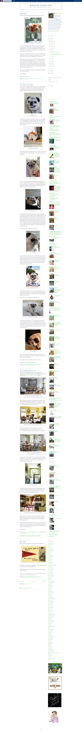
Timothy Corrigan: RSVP (53, 244)
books (49, 557)
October (51, 44)
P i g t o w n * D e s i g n (53, 259)
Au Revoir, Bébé (56, 501)
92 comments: (39, 364)
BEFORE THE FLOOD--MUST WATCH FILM (57, 337)
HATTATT (51, 173)
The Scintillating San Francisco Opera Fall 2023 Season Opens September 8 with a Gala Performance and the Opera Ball (57, 189)
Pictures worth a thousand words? (57, 310)
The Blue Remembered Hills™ (54, 356)
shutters (49, 643)
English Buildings (52, 108)
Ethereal (55, 525)
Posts (51, 79)
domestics (50, 576)
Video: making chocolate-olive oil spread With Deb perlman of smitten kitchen (55, 134)
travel (49, 655)
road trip (49, 632)
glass (49, 594)
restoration (50, 630)
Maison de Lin (52, 517)
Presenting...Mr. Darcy (57, 488)
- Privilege (51, 128)
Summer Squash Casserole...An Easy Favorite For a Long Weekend (57, 352)
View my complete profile (53, 31)
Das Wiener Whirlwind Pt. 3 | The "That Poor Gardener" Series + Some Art (57, 440)
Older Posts (44, 581)
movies (49, 608)
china (49, 560)
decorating (37, 536)
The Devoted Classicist (53, 315)
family (49, 585)
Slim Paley (51, 201)
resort (49, 627)
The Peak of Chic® (52, 266)
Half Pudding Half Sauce (53, 153)
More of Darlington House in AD (27, 371)
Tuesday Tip (56, 452)
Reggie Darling (41, 5)
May (51, 60)
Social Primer (51, 193)
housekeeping (50, 601)
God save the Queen (57, 518)
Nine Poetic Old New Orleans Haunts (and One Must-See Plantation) (57, 405)
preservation (50, 621)
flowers (25, 79)
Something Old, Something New (56, 268)
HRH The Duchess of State (54, 531)
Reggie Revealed (33, 404)
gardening (50, 591)
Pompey (24, 365)
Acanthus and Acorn (53, 451)
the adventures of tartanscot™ (54, 203)
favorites (49, 587)
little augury (51, 224)
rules (49, 635)
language (49, 604)
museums (49, 610)
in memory (56, 225)
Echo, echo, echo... (57, 410)
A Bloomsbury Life (52, 402)
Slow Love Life (52, 335)
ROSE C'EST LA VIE (53, 479)
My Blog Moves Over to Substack (57, 148)
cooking (49, 571)
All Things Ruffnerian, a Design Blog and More (55, 138)
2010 (50, 72)
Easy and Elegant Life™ (53, 182)
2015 (50, 36)
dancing (49, 572)
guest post (50, 597)
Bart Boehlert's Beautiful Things (52, 146)
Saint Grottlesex (51, 636)
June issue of (31, 375)
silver (49, 645)
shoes (49, 640)
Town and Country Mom (53, 423)
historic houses (50, 598)
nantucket (50, 613)
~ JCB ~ (50, 494)
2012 (50, 68)
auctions (49, 549)
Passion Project (51, 196)
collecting (50, 569)
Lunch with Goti (56, 466)
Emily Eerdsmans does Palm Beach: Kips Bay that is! (57, 162)
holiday (49, 600)
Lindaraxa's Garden (53, 349)
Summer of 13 (56, 473)
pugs (49, 624)
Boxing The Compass (53, 363)
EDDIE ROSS (51, 536)
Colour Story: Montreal (56, 212)
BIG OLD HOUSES (52, 384)
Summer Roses (23, 13)
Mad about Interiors (53, 370)
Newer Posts (22, 581)
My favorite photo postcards (53, 127)
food (49, 589)
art (48, 546)
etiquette (49, 584)
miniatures (50, 607)
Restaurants (50, 629)
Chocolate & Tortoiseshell (56, 103)
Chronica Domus (52, 252)
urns (49, 656)
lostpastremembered (53, 167)
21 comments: (39, 535)
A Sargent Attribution (57, 480)
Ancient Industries (52, 472)
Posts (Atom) (27, 583)
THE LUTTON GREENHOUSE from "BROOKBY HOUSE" (57, 156)
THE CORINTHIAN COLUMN (55, 308)
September (52, 46)
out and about (50, 616)
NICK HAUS (51, 329)
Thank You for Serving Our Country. (55, 183)
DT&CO (50, 294)
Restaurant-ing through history (55, 126)
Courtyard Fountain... (57, 302)
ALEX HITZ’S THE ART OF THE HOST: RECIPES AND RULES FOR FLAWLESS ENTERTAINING (55, 233)
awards (49, 552)
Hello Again (23, 542)
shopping (49, 642)
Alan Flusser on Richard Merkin (56, 275)
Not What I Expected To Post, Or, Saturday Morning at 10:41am (54, 130)
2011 (50, 70)
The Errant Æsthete (53, 514)
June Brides (51, 515)
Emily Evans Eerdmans (53, 391)
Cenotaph (55, 378)
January (51, 66)
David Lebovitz (52, 132)
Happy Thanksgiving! (57, 253)
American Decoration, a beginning (57, 358)
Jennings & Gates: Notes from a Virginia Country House (55, 486)
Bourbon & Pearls (52, 409)
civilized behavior (51, 565)
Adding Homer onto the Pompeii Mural (57, 140)
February (52, 65)
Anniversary (50, 541)
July (51, 49)
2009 (50, 73)
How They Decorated (57, 316)
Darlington (32, 536)
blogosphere (26, 536)
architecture (50, 544)
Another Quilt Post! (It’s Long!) (57, 261)
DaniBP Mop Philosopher (54, 210)
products (49, 623)
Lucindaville (51, 342)
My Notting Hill (52, 245)
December (52, 41)
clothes (49, 566)
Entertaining (50, 581)
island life (50, 603)
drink (49, 578)
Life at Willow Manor (53, 377)
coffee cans (50, 568)
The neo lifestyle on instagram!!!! (57, 446)
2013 (50, 40)
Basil (49, 553)
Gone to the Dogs (57, 424)
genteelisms (50, 592)
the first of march (57, 494)
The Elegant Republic (57, 385)
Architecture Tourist (53, 287)
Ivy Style (51, 115)
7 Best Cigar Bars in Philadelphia (54, 194)
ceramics (49, 559)
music (49, 611)
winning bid (50, 658)
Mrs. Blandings (52, 533)
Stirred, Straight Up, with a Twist (55, 416)
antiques (49, 543)
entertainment (50, 582)
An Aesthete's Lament (53, 500)
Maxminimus (51, 273)
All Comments (52, 81)
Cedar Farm (36, 60)
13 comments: (39, 78)
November (52, 43)
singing (49, 646)
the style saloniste (52, 185)
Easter (49, 579)
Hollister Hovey (52, 437)
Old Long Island (52, 236)
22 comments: (39, 576)
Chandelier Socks (57, 371)
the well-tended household (52, 652)
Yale (49, 659)
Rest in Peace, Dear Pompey (26, 85)
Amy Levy (56, 508)
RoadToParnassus (52, 217)
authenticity (50, 550)
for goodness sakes (52, 199)
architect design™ (52, 160)
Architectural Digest (23, 533)
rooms (49, 633)
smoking (49, 648)
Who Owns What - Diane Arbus (57, 344)
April (51, 61)
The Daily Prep (52, 119)
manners (49, 605)
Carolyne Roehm (52, 195)
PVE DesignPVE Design (53, 198)
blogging (25, 577)
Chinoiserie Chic (52, 101)
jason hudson (51, 458)
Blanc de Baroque (57, 392)
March (51, 63)
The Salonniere (52, 243)
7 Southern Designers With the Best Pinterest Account (57, 324)
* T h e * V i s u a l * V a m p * (54, 322)
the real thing (50, 650)
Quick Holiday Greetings (56, 219)
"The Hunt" (56, 431)
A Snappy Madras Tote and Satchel (57, 121)
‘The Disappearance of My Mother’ (54, 202)
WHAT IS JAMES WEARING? (55, 231)
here (39, 430)
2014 (50, 38)
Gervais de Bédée (52, 465)
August (51, 48)
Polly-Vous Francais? (53, 180)
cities (49, 563)
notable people (50, 614)
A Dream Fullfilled (57, 330)
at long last (50, 547)
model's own (51, 524)
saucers (49, 637)
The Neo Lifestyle (52, 444)
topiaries (49, 653)
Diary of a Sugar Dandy (53, 534)
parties (49, 617)
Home (33, 581)
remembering (30, 365)
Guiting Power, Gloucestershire (56, 110)
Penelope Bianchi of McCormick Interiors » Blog (55, 399)
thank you (35, 365)
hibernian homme (52, 507)
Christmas (50, 562)
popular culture (50, 620)
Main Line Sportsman (53, 430)
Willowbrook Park (52, 301)
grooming (49, 595)
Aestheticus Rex (52, 280)
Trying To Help (56, 364)
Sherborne (50, 639)
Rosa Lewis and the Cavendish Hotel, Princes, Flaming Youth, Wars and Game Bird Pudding (57, 170)
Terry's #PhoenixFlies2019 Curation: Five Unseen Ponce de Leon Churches (57, 290)
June (51, 58)
